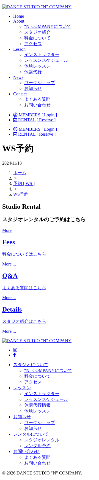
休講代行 (33, 71)
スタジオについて (30, 364)
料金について (37, 38)
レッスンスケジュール (46, 60)
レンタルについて (30, 434)
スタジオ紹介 (37, 32)
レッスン (22, 387)
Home (18, 16)
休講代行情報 (37, 405)
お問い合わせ (37, 105)
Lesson (19, 49)
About (18, 21)
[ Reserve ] (46, 119)
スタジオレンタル (41, 440)
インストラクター (41, 54)
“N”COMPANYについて (47, 26)
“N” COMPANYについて (48, 370)
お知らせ (33, 88)
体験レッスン (37, 66)
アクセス (33, 43)
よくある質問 (37, 99)
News (18, 77)
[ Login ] (49, 114)
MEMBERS (29, 114)
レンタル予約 (37, 445)
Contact (20, 94)
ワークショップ (39, 82)
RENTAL (26, 119)
